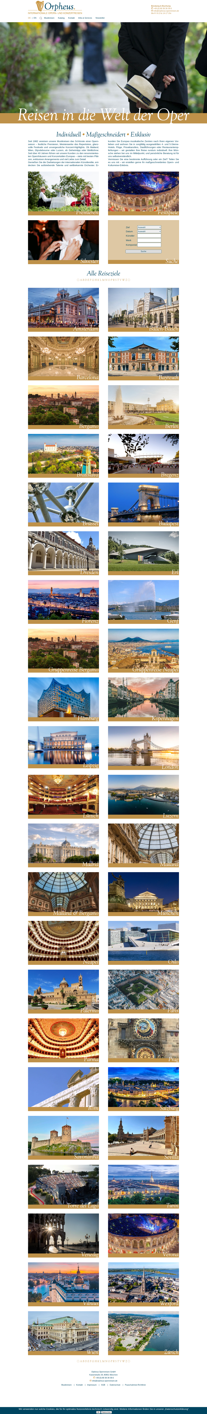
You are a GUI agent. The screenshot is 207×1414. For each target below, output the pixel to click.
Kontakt (71, 18)
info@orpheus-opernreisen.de (166, 11)
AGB (103, 1385)
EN (35, 18)
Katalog (61, 18)
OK (98, 1412)
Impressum (92, 1385)
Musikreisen (49, 18)
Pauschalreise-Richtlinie (135, 1385)
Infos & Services (85, 18)
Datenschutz (106, 1412)
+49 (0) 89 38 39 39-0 (163, 8)
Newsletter (100, 18)
